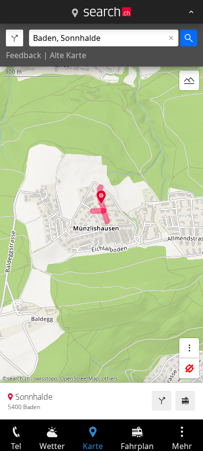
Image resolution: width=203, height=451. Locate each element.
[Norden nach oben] (189, 104)
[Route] (161, 401)
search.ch (19, 378)
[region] (101, 221)
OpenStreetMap (79, 378)
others (110, 378)
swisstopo (45, 378)
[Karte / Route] (75, 13)
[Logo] (107, 12)
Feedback (23, 55)
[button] (101, 197)
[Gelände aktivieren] (189, 80)
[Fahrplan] (185, 401)
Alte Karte (68, 55)
